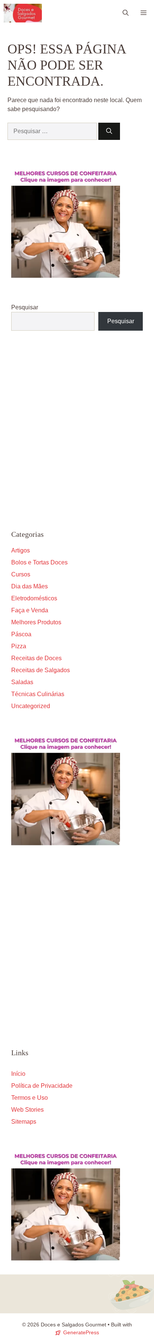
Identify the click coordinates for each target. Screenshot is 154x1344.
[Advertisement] (77, 430)
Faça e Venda (29, 610)
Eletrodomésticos (34, 598)
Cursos (20, 574)
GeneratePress (81, 1332)
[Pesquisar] (109, 131)
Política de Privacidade (42, 1086)
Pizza (18, 646)
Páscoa (21, 634)
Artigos (20, 550)
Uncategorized (30, 706)
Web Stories (27, 1109)
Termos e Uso (29, 1098)
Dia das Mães (29, 586)
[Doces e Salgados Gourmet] (23, 13)
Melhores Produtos (36, 622)
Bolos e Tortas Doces (39, 562)
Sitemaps (23, 1121)
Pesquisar (24, 307)
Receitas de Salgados (40, 670)
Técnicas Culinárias (37, 694)
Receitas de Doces (36, 658)
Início (18, 1074)
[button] (126, 13)
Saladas (22, 682)
